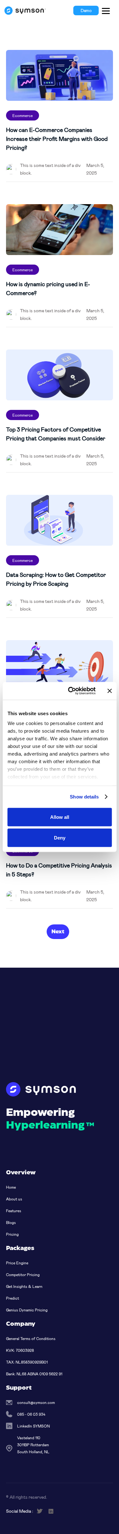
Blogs (11, 1222)
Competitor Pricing (23, 1274)
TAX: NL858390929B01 (27, 1362)
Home (11, 1187)
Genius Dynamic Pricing (27, 1310)
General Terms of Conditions (31, 1338)
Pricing (12, 1234)
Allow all (59, 816)
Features (13, 1210)
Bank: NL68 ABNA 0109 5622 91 (34, 1374)
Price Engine (17, 1263)
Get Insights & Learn (24, 1286)
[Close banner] (109, 690)
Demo (86, 10)
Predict (12, 1298)
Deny (59, 837)
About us (14, 1199)
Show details (84, 796)
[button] (106, 10)
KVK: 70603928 (20, 1350)
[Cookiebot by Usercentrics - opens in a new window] (71, 691)
